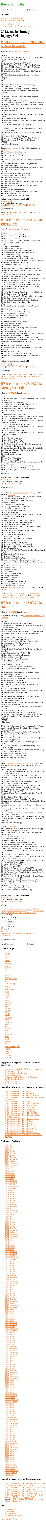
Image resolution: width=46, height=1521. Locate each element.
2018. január (9, 1321)
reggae (7, 1028)
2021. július (9, 1238)
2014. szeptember (11, 1400)
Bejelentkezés (10, 1509)
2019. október (10, 1279)
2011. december (11, 1465)
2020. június (9, 1263)
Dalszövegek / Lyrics (12, 1071)
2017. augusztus (11, 1331)
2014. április (9, 1410)
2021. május (9, 1242)
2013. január (9, 1439)
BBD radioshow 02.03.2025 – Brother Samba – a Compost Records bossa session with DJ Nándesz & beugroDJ (23, 1135)
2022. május (9, 1218)
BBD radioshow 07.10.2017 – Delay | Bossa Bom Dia (24, 1487)
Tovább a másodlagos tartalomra (12, 20)
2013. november (11, 1419)
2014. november (11, 1396)
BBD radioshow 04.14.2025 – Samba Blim (20, 1111)
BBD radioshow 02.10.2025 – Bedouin (19, 1131)
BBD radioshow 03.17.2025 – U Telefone (20, 1121)
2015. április (9, 1386)
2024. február (10, 1177)
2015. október (10, 1374)
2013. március (10, 1435)
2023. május (9, 1194)
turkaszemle (5, 378)
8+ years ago (11, 827)
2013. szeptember (11, 1423)
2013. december (11, 1417)
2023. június (9, 1192)
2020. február (10, 1271)
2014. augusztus (11, 1402)
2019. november (11, 1277)
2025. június (9, 1145)
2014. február (10, 1413)
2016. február (10, 1366)
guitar (7, 214)
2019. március (10, 1293)
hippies (7, 1006)
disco (12, 376)
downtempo (11, 983)
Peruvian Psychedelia (20, 493)
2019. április (9, 1291)
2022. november (11, 1206)
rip (6, 1030)
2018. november (11, 1301)
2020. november (11, 1254)
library (8, 1017)
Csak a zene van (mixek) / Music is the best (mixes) (23, 1069)
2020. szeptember (11, 1258)
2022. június (9, 1216)
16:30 (19, 205)
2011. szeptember (11, 1471)
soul (7, 1036)
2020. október (10, 1256)
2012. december (11, 1441)
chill (6, 971)
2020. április (9, 1267)
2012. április (9, 1457)
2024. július (9, 1167)
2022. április (9, 1220)
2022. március (10, 1222)
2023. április (9, 1196)
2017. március (10, 1340)
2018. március (10, 1317)
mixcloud (4, 150)
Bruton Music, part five (26, 1485)
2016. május (9, 1360)
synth (7, 1041)
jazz (25, 376)
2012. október (10, 1445)
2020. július (9, 1262)
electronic (9, 989)
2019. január (9, 1297)
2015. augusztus (11, 1378)
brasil (40, 374)
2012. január (9, 1463)
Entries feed (9, 1511)
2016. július (9, 1356)
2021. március (10, 1246)
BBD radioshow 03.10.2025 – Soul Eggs (19, 1123)
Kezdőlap (8, 24)
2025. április (9, 1149)
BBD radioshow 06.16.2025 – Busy (18, 1091)
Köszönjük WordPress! (9, 1519)
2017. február (10, 1342)
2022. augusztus (11, 1212)
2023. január (9, 1202)
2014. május (9, 1408)
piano (6, 1026)
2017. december (11, 1323)
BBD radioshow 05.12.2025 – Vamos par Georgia (23, 1103)
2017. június (9, 1335)
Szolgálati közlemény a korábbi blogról (19, 26)
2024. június (9, 1169)
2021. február (10, 1248)
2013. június (9, 1429)
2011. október (10, 1469)
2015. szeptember (11, 1376)
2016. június (9, 1358)
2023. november (11, 1183)
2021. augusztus (11, 1236)
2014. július (9, 1404)
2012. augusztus (11, 1449)
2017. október (10, 1327)
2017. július (9, 1333)
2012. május (9, 1455)
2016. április (9, 1362)
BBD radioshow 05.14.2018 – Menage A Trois (23, 386)
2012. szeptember (11, 1447)
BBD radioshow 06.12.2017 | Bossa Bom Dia (21, 1495)
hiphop (7, 1004)
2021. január (9, 1250)
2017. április (9, 1338)
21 (2, 927)
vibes (7, 1053)
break (3, 376)
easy (2, 597)
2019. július (9, 1285)
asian (6, 957)
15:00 (3, 205)
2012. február (10, 1461)
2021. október (10, 1232)
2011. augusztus (11, 1473)
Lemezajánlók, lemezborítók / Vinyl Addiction (21, 1077)
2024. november (11, 1159)
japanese (8, 1008)
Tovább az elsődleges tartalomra (12, 18)
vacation (8, 1051)
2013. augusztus (11, 1425)
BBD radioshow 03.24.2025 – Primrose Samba (22, 1119)
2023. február (10, 1200)
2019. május (9, 1289)
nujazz (7, 1024)
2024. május (9, 1171)
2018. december (11, 1299)
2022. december (11, 1204)
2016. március (10, 1364)
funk (2, 214)
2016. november (11, 1348)
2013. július (9, 1427)
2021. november (11, 1230)
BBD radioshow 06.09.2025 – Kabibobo (19, 1093)
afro (35, 212)
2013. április (9, 1433)
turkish (7, 1049)
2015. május (9, 1384)
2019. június (9, 1287)
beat (39, 212)
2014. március (10, 1411)
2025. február (10, 1153)
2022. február (10, 1224)
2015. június (9, 1382)
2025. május (9, 1147)
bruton (7, 969)
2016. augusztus (11, 1354)
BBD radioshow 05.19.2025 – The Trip (19, 1101)
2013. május (9, 1431)
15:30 (8, 205)
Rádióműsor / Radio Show (18, 212)
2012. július (9, 1451)
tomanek (26, 51)
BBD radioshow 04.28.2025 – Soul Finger (20, 1107)
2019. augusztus (11, 1283)
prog (37, 376)
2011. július (9, 1475)
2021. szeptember (11, 1234)
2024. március (10, 1175)
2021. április (9, 1244)
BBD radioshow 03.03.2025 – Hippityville (20, 1125)
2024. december (11, 1157)
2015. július (9, 1380)
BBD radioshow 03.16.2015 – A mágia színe (21, 1493)
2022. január (9, 1226)
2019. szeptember (11, 1281)
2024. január (9, 1179)
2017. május (9, 1336)
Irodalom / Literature (12, 1075)
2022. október (10, 1208)
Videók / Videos (11, 1081)
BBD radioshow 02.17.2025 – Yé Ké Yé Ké (21, 1129)
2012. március (10, 1459)
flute (16, 376)
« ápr (2, 931)
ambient (7, 956)
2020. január (9, 1273)
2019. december (11, 1275)
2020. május (9, 1265)
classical (7, 973)
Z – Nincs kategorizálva (13, 1083)
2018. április (9, 1315)
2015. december (11, 1370)
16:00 (13, 205)
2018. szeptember (11, 1305)
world (12, 214)
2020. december (11, 1252)
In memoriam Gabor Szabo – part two (19, 763)
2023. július (9, 1190)
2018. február (10, 1319)
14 (2, 924)
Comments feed (10, 1513)
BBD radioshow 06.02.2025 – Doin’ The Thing (22, 1095)
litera (7, 1020)
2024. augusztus (11, 1165)
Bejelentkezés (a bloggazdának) (12, 933)
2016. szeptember (11, 1352)
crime (8, 376)
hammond (8, 1002)
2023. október (10, 1185)
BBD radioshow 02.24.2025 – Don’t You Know (22, 1127)
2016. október (10, 1350)
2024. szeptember (11, 1163)
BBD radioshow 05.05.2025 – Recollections (21, 1105)
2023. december (11, 1181)
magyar (8, 1022)
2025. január (9, 1155)
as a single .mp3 (6, 201)
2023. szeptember (11, 1187)
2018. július (9, 1309)
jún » (7, 931)
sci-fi (6, 1032)
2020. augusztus (11, 1260)
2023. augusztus (11, 1189)
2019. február (10, 1295)
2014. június (9, 1406)
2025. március (10, 1151)
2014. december (11, 1394)
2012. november (11, 1443)
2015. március (10, 1388)
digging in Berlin (11, 979)
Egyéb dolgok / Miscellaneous (16, 1073)
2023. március (10, 1198)
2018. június (9, 1311)
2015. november (11, 1372)
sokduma (8, 1034)
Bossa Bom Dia (12, 4)
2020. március (10, 1269)
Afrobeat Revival (14, 148)
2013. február (10, 1437)
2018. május (9, 1313)
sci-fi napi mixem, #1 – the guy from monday (21, 1489)
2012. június (9, 1453)
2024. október (10, 1161)
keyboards (31, 376)
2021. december (11, 1228)
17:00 (24, 205)
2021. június (9, 1240)
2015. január (9, 1392)
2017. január (9, 1344)
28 (2, 929)
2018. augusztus (11, 1307)
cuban (7, 977)
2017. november (11, 1325)
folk (6, 597)
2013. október (10, 1421)
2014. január (9, 1415)
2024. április (9, 1173)
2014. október (10, 1398)
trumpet (7, 1043)
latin (17, 597)
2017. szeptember (11, 1329)
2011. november (11, 1467)
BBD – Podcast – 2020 (27, 913)
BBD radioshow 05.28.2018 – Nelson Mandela (23, 44)
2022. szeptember (11, 1210)
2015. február (10, 1390)
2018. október (10, 1303)
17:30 (29, 205)
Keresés (3, 10)
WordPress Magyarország (14, 1515)
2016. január (9, 1368)
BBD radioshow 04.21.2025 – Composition (20, 1109)
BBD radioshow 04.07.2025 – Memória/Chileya (22, 1113)
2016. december (11, 1346)
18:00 (34, 205)
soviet (7, 1039)
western (8, 1055)
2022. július (9, 1214)
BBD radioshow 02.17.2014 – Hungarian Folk (24, 1496)
